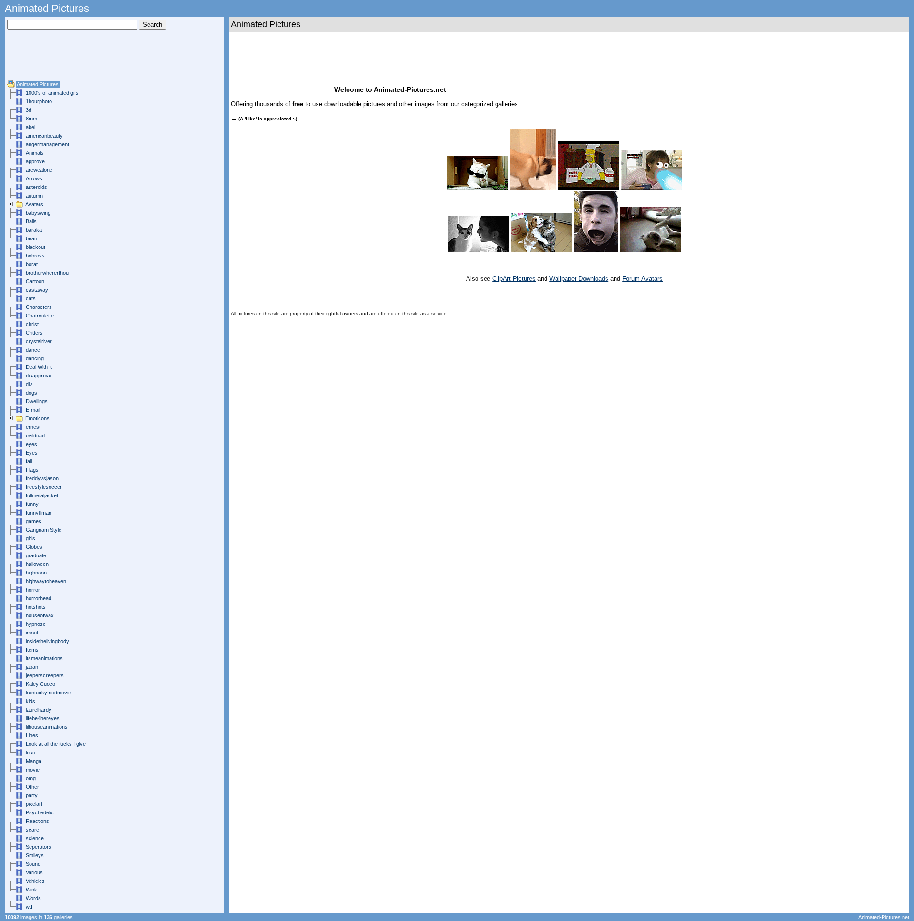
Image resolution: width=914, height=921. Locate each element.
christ (32, 324)
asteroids (36, 187)
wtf (29, 907)
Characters (39, 307)
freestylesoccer (44, 487)
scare (32, 829)
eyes (31, 444)
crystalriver (39, 341)
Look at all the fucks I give (56, 744)
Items (32, 650)
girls (30, 538)
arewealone (39, 170)
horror (33, 590)
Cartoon (35, 281)
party (32, 795)
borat (32, 264)
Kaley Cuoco (40, 684)
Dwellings (37, 401)
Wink (31, 889)
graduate (36, 555)
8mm (31, 118)
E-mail (33, 410)
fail (29, 461)
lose (30, 752)
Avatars (34, 204)
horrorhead (38, 598)
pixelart (34, 804)
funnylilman (38, 512)
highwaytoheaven (46, 581)
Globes (34, 547)
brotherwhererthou (47, 273)
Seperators (38, 847)
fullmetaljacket (42, 495)
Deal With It (39, 367)
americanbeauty (44, 136)
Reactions (37, 821)
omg (31, 778)
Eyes (32, 453)
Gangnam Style (43, 530)
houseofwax (40, 615)
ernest (33, 427)
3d (28, 110)
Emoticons (37, 418)
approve (35, 161)
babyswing (38, 213)
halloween (37, 564)
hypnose (36, 624)
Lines (32, 735)
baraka (34, 230)
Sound (33, 864)
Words (33, 898)
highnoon (36, 572)
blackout (35, 247)
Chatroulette (40, 315)
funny (32, 504)
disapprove (38, 375)
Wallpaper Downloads (578, 278)
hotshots (36, 607)
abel (30, 127)
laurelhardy (38, 710)
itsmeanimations (44, 658)
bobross (35, 255)
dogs (31, 393)
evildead (35, 435)
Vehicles (35, 881)
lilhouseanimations (47, 727)
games (33, 521)
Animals (35, 153)
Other (32, 787)
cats (31, 298)
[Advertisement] (35, 58)
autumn (34, 195)
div (29, 384)
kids (30, 701)
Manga (33, 761)
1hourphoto (39, 101)
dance (33, 350)
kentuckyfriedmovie (48, 692)
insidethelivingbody (47, 641)
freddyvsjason (42, 478)
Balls (31, 221)
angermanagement (47, 144)
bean (31, 238)
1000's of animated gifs (52, 93)
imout (32, 632)
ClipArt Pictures (514, 278)
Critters (34, 333)
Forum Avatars (642, 278)
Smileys (35, 855)
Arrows (34, 178)
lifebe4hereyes (43, 718)
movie (33, 769)
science (35, 838)
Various (34, 872)
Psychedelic (40, 812)
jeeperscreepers (45, 675)
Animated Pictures (38, 84)
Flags (32, 470)
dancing (35, 358)
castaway (37, 290)
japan (32, 667)
